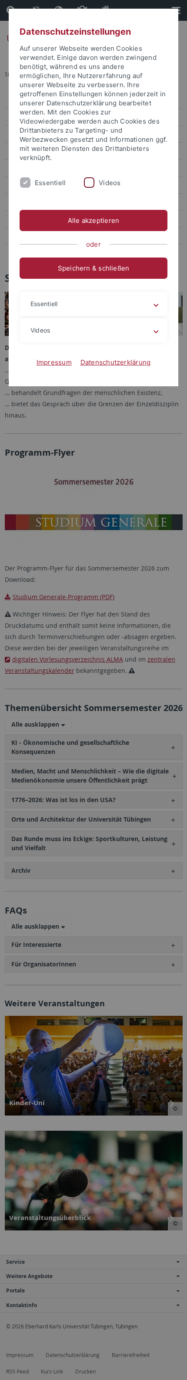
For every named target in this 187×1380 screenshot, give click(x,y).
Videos (109, 183)
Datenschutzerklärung (115, 362)
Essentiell (50, 183)
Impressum (54, 362)
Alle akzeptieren (94, 220)
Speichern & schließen (94, 268)
